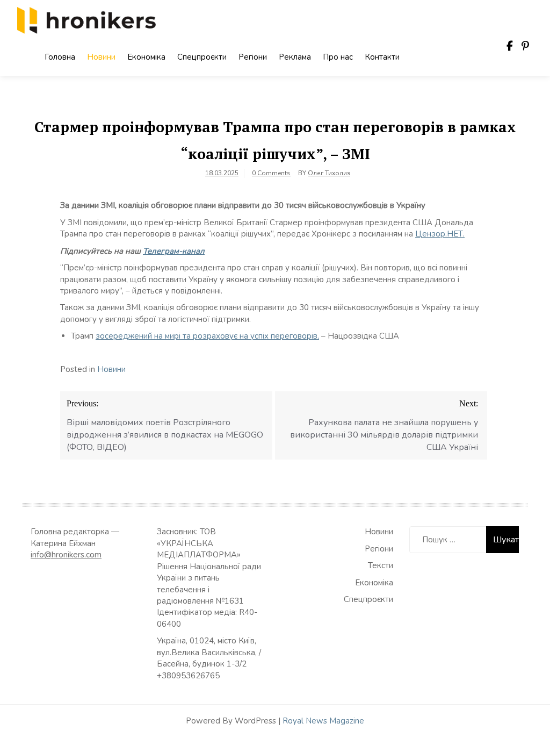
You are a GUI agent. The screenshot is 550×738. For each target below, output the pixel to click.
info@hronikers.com (66, 554)
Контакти (382, 57)
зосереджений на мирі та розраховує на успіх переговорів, (207, 336)
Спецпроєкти (202, 57)
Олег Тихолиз (329, 173)
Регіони (252, 57)
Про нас (338, 57)
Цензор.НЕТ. (440, 233)
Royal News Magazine (323, 720)
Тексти (380, 565)
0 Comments (271, 173)
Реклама (295, 57)
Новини (101, 57)
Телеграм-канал (174, 251)
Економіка (146, 57)
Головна (60, 57)
